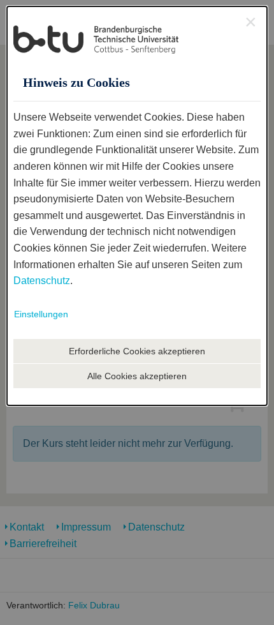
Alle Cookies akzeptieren (137, 376)
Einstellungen (41, 314)
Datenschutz (41, 280)
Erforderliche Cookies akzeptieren (137, 351)
